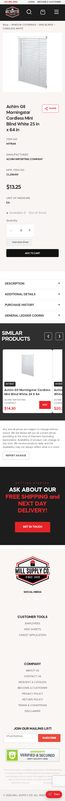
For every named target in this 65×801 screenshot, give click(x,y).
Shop (5, 25)
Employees (32, 623)
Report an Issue (16, 456)
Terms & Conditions (32, 705)
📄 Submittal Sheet (19, 242)
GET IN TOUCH (32, 527)
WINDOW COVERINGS (23, 25)
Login (31, 2)
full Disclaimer (36, 783)
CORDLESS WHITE (13, 29)
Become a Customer (32, 688)
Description (14, 283)
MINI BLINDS (46, 25)
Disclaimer (32, 711)
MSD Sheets (32, 629)
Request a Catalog (32, 682)
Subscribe (49, 738)
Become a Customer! (49, 2)
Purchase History (19, 305)
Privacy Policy (32, 694)
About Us (32, 670)
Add (44, 405)
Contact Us (32, 676)
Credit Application (32, 635)
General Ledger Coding (24, 315)
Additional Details (20, 294)
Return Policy (32, 699)
